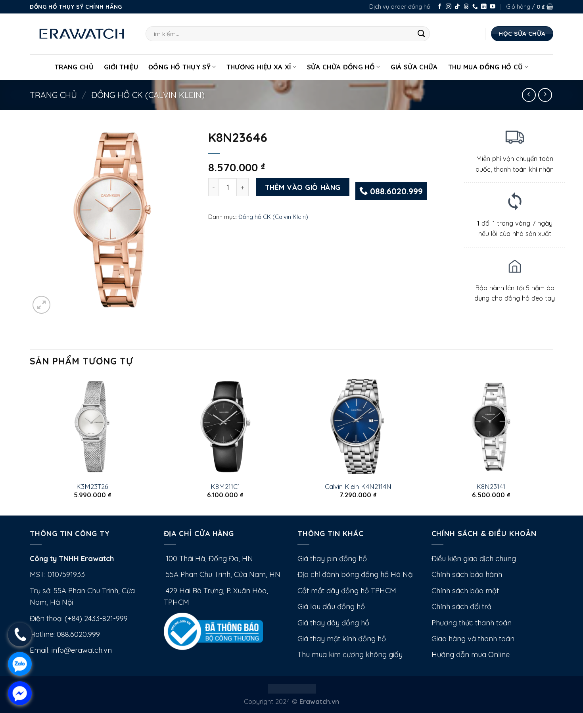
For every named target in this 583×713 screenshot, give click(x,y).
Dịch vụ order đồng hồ (399, 6)
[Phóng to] (41, 305)
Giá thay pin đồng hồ (332, 558)
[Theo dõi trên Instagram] (448, 7)
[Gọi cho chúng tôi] (475, 7)
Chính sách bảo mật (465, 590)
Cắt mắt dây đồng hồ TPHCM (346, 590)
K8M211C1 (225, 486)
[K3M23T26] (92, 426)
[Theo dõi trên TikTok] (457, 7)
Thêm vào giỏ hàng (303, 187)
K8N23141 (490, 486)
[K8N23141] (490, 426)
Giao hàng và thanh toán (472, 638)
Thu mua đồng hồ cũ (485, 67)
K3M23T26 (92, 486)
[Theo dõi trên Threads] (466, 7)
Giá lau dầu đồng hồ (331, 606)
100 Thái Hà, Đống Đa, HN (208, 558)
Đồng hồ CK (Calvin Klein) (148, 95)
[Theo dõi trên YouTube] (492, 7)
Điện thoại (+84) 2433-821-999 (79, 618)
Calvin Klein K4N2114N (358, 486)
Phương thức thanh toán (471, 622)
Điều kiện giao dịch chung (473, 558)
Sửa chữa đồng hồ (341, 67)
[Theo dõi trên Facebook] (440, 7)
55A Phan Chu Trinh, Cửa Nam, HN (222, 574)
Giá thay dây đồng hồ (333, 622)
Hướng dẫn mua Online (470, 654)
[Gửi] (421, 33)
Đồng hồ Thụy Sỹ (179, 67)
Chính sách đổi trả (461, 606)
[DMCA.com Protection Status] (292, 688)
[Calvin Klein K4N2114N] (357, 426)
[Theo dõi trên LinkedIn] (484, 7)
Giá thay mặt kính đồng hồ (341, 638)
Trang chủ (53, 95)
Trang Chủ (74, 67)
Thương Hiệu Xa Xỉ (259, 67)
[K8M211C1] (225, 426)
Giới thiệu (121, 67)
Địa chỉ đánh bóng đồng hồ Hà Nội (355, 574)
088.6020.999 (395, 191)
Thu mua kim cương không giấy (350, 654)
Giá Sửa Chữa (414, 67)
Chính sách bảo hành (466, 574)
